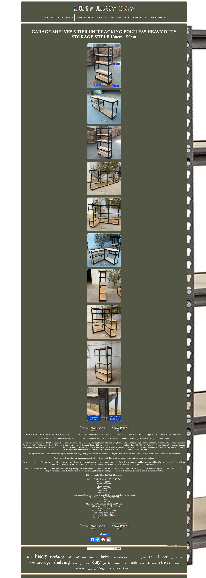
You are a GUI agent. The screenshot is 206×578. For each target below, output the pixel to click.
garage (100, 567)
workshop (133, 558)
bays (125, 568)
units (84, 558)
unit (134, 562)
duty (96, 562)
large (126, 563)
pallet (107, 563)
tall (132, 569)
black (142, 564)
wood (81, 564)
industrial (73, 557)
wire (75, 563)
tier (164, 557)
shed (171, 558)
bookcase (92, 557)
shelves (105, 557)
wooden (176, 564)
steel (29, 557)
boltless (79, 568)
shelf (164, 562)
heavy (41, 556)
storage (44, 562)
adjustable (143, 558)
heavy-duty (114, 568)
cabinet (89, 569)
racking (57, 556)
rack (32, 563)
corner (179, 557)
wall (87, 564)
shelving (62, 562)
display (118, 563)
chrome (151, 563)
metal (154, 557)
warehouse (120, 557)
